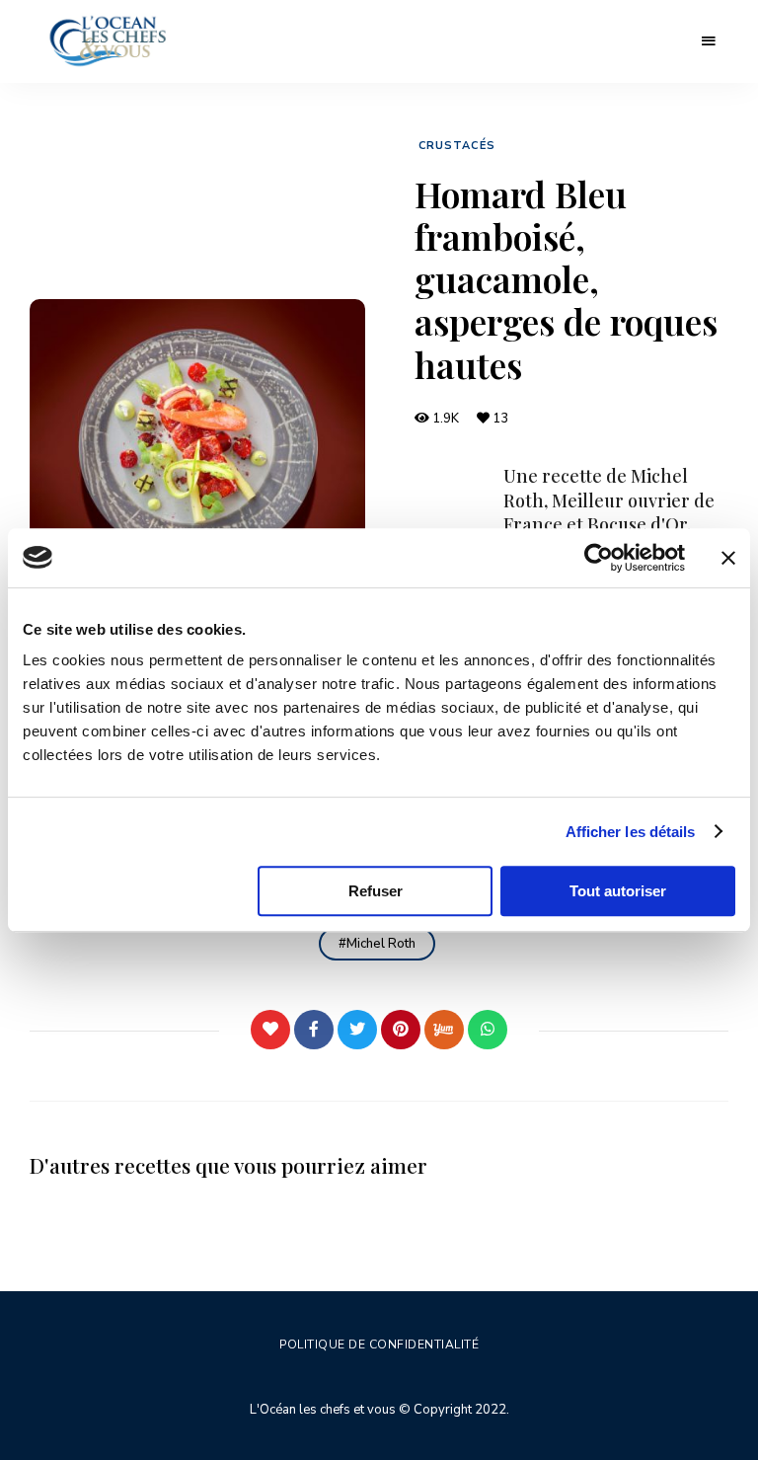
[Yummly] (444, 1029)
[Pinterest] (400, 1029)
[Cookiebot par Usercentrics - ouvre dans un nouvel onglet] (598, 558)
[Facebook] (314, 1029)
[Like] (270, 1029)
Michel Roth (381, 944)
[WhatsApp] (487, 1029)
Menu (708, 41)
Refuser (375, 891)
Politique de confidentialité (379, 1344)
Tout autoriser (617, 891)
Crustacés (456, 145)
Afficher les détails (631, 831)
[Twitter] (357, 1029)
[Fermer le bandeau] (728, 558)
